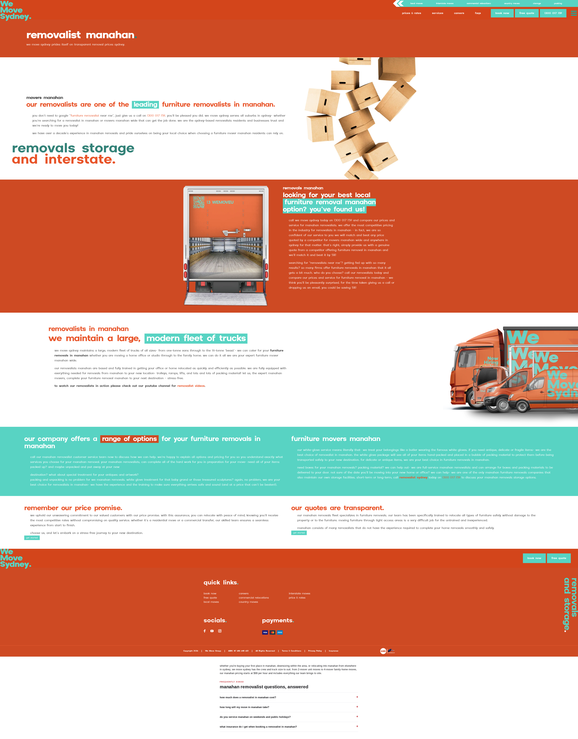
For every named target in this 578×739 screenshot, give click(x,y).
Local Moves (416, 3)
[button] (574, 13)
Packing (558, 3)
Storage (537, 3)
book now (502, 13)
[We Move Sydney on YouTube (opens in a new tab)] (212, 630)
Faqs (478, 13)
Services (437, 13)
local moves (211, 602)
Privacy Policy (315, 651)
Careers (459, 13)
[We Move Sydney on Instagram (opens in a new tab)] (219, 631)
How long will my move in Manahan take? (244, 707)
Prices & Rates (411, 13)
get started (32, 538)
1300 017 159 (553, 13)
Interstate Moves (445, 3)
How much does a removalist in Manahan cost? (248, 697)
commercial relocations (254, 597)
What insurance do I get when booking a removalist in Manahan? (258, 726)
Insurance (333, 651)
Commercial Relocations (479, 3)
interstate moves (299, 593)
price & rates (297, 597)
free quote (526, 13)
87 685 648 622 (241, 651)
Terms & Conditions (291, 651)
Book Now (210, 593)
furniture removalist (85, 115)
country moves (248, 602)
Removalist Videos (191, 386)
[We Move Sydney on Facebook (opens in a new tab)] (205, 631)
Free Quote (210, 597)
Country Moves (512, 3)
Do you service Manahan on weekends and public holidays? (255, 717)
